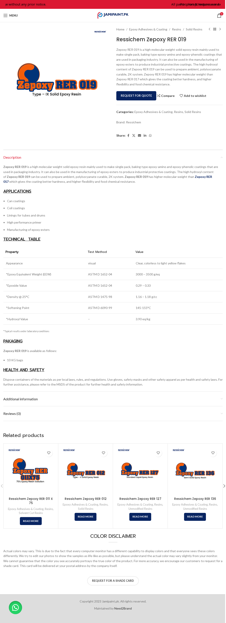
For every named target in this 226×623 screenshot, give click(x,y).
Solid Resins (194, 29)
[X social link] (134, 136)
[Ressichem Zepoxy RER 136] (195, 471)
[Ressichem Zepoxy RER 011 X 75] (31, 471)
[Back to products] (214, 29)
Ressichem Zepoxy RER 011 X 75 (31, 501)
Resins (176, 29)
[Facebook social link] (128, 136)
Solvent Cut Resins (31, 513)
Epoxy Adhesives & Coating (148, 29)
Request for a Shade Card (113, 580)
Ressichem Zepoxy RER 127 (140, 499)
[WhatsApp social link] (150, 136)
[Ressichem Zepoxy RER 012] (85, 471)
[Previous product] (209, 29)
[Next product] (220, 29)
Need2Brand (123, 608)
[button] (15, 607)
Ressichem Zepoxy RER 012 (86, 499)
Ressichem (133, 122)
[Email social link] (139, 136)
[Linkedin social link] (145, 136)
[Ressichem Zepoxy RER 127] (140, 471)
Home (120, 29)
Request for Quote (136, 95)
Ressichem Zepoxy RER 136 (195, 499)
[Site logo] (113, 15)
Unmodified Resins (140, 508)
